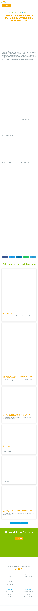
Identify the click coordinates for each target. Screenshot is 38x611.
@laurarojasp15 (6, 60)
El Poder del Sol (28, 594)
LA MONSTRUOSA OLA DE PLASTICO (11, 477)
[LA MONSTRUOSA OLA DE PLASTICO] (19, 465)
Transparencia (9, 581)
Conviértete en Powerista (9, 586)
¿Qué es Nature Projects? (28, 591)
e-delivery (10, 593)
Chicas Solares (10, 596)
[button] (5, 257)
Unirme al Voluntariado (10, 584)
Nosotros (9, 576)
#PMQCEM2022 (4, 63)
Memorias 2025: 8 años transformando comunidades (14, 313)
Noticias (27, 12)
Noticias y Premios (10, 579)
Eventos (24, 12)
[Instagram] (15, 569)
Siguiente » (25, 522)
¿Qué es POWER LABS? (9, 591)
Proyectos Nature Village (28, 576)
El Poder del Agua (28, 593)
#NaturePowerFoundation (11, 63)
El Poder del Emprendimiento (28, 596)
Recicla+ (9, 594)
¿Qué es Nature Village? (28, 574)
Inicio (10, 574)
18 (20, 522)
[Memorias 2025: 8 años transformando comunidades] (19, 290)
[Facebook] (19, 569)
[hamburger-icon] (36, 2)
